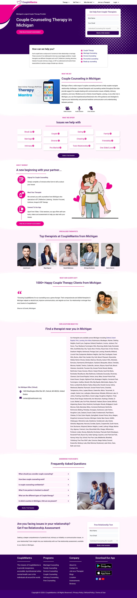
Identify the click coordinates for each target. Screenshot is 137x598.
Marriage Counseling (90, 53)
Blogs (71, 574)
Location (72, 577)
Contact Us (73, 568)
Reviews (72, 584)
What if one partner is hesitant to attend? (34, 490)
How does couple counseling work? (32, 479)
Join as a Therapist (104, 2)
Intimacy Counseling (50, 577)
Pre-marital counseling (90, 59)
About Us (72, 565)
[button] (38, 91)
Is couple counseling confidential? (31, 485)
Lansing (81, 340)
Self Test (76, 2)
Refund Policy (89, 593)
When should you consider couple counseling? (36, 474)
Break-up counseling (90, 61)
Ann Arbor (88, 340)
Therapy (65, 2)
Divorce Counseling (89, 56)
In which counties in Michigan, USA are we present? (38, 501)
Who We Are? (88, 2)
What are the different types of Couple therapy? (36, 496)
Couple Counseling (50, 574)
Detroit (108, 338)
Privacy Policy (78, 593)
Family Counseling (50, 568)
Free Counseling (49, 581)
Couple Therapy (88, 50)
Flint (77, 340)
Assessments (74, 581)
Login (115, 2)
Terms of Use (100, 593)
